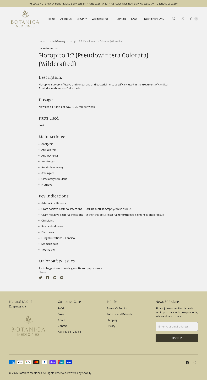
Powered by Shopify (79, 373)
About (61, 320)
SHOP (80, 19)
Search (62, 314)
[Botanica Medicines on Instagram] (194, 362)
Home (51, 19)
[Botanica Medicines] (25, 19)
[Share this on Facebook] (47, 277)
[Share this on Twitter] (41, 277)
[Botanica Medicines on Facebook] (187, 362)
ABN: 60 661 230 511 (70, 331)
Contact (121, 19)
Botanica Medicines (30, 373)
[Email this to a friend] (61, 277)
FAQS (61, 308)
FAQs (134, 19)
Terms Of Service (117, 308)
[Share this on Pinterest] (54, 277)
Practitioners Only (153, 19)
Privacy (111, 326)
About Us (66, 19)
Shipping (112, 320)
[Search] (173, 19)
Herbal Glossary (57, 41)
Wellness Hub (100, 19)
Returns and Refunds (119, 314)
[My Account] (182, 19)
